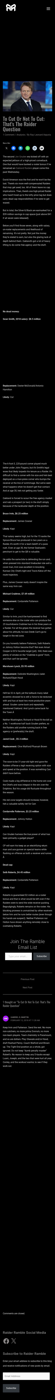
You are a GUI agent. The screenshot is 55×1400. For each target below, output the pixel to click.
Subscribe (42, 956)
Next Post (27, 987)
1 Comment (8, 134)
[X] (13, 1341)
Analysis (20, 134)
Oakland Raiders (24, 168)
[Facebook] (6, 1341)
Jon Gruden (21, 156)
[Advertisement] (27, 46)
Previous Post (27, 979)
